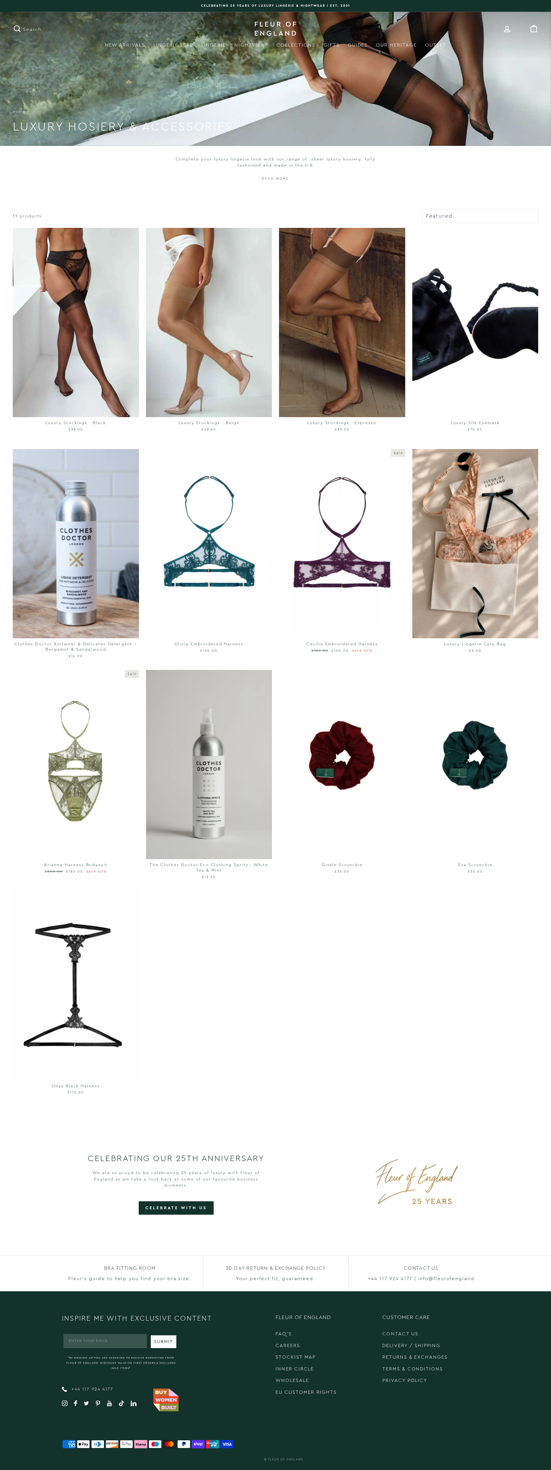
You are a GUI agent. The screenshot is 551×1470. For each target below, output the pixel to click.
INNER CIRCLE (295, 1369)
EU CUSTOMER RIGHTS (306, 1392)
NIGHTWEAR (251, 45)
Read (268, 178)
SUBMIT (163, 1341)
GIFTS (332, 45)
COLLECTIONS (295, 45)
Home (19, 112)
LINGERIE (213, 45)
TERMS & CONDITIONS (412, 1369)
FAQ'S (284, 1333)
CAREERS (288, 1345)
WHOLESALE (292, 1380)
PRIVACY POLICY (404, 1380)
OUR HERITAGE (396, 45)
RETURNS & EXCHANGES (415, 1357)
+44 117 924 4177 (91, 1389)
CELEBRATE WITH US (176, 1208)
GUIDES (358, 45)
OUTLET (435, 45)
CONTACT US (400, 1333)
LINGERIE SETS (173, 45)
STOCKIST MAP (296, 1357)
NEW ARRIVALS (125, 45)
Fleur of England (285, 1459)
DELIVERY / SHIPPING (411, 1345)
